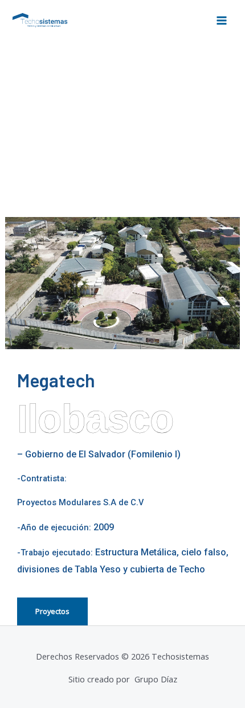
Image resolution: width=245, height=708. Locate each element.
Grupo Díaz (154, 679)
